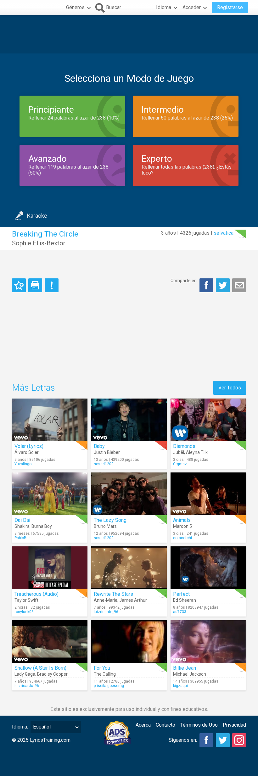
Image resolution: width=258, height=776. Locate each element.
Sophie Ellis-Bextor (38, 243)
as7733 (179, 612)
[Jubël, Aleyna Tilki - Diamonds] (208, 420)
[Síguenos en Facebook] (206, 740)
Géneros (75, 7)
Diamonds (184, 446)
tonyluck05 (24, 612)
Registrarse (230, 7)
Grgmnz (180, 464)
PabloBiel (22, 538)
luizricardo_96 (106, 612)
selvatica (223, 233)
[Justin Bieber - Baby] (129, 420)
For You (102, 668)
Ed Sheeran (184, 600)
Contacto (165, 725)
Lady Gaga (24, 674)
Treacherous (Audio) (36, 594)
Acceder (191, 7)
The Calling (105, 674)
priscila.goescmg (109, 686)
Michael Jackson (189, 674)
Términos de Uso (199, 725)
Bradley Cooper (52, 674)
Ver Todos (229, 388)
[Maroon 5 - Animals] (208, 493)
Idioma (163, 7)
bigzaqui (180, 686)
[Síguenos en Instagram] (239, 740)
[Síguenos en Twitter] (223, 740)
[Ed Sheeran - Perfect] (208, 567)
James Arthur (133, 600)
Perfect (181, 594)
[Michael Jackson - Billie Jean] (208, 641)
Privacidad (234, 725)
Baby (99, 446)
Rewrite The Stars (113, 594)
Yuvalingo (22, 464)
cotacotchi (182, 538)
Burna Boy (41, 526)
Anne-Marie (105, 600)
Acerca (143, 725)
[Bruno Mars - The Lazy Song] (129, 493)
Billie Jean (184, 668)
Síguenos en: (183, 740)
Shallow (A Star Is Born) (40, 668)
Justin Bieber (107, 452)
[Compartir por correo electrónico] (239, 285)
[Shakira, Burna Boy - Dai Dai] (49, 493)
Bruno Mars (105, 526)
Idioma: (20, 727)
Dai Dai (22, 520)
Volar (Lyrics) (28, 446)
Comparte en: (184, 280)
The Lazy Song (110, 520)
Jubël (178, 452)
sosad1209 (104, 464)
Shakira (22, 526)
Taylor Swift (26, 600)
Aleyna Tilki (197, 452)
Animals (182, 520)
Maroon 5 (182, 526)
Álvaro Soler (26, 452)
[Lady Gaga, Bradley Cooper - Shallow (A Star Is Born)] (49, 641)
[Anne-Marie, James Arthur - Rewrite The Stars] (129, 567)
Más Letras (33, 387)
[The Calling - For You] (129, 641)
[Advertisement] (129, 34)
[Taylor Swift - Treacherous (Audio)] (49, 567)
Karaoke (37, 215)
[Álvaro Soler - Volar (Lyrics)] (49, 420)
